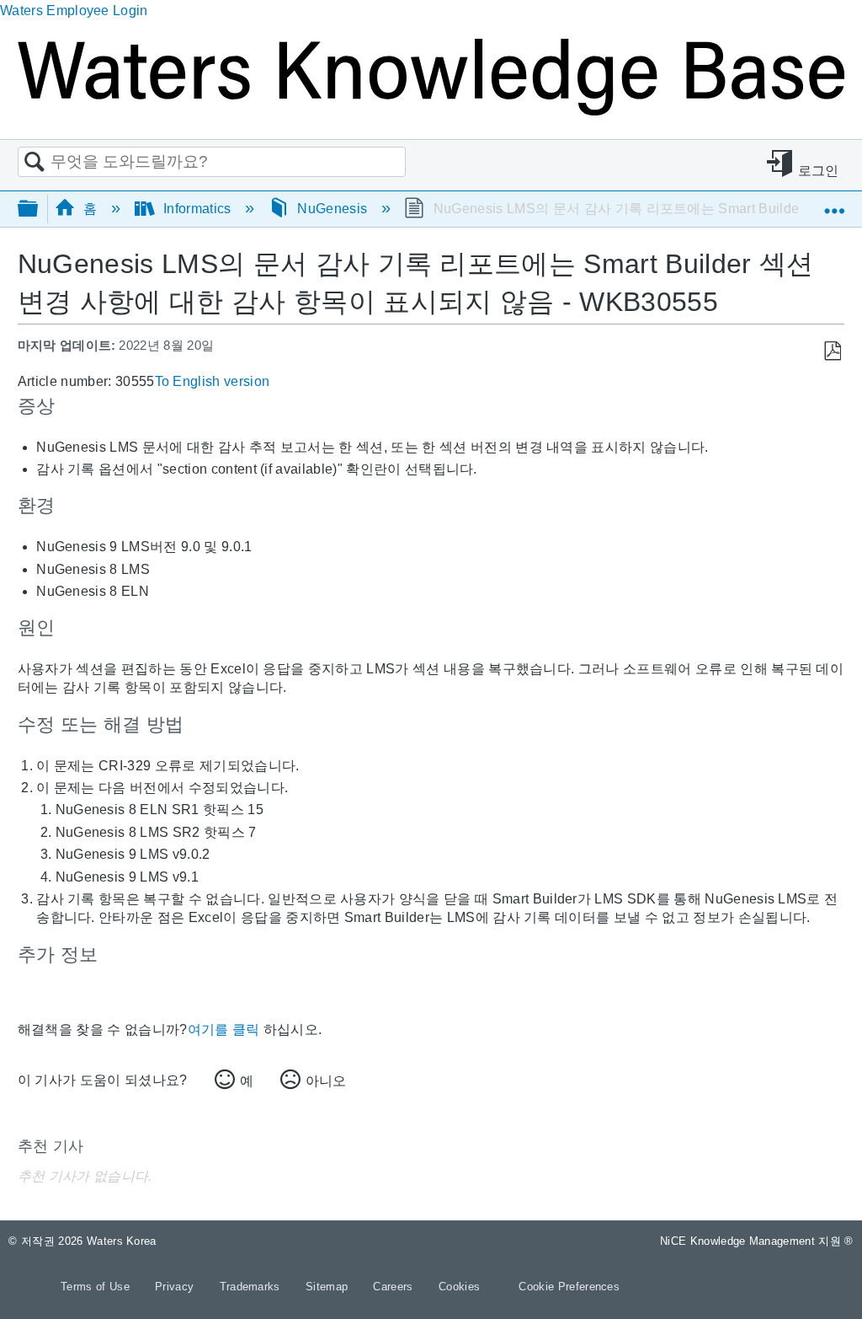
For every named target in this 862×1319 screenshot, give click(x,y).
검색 (34, 162)
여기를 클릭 (224, 1029)
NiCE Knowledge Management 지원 (757, 1241)
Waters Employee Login (74, 10)
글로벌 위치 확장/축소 (834, 203)
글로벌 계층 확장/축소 (39, 209)
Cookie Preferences (569, 1286)
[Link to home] (431, 111)
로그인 (818, 171)
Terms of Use (97, 1286)
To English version (212, 381)
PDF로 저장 (832, 351)
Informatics (197, 208)
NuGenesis (332, 208)
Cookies (459, 1286)
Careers (395, 1286)
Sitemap (329, 1286)
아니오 (326, 1081)
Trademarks (252, 1286)
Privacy (176, 1286)
